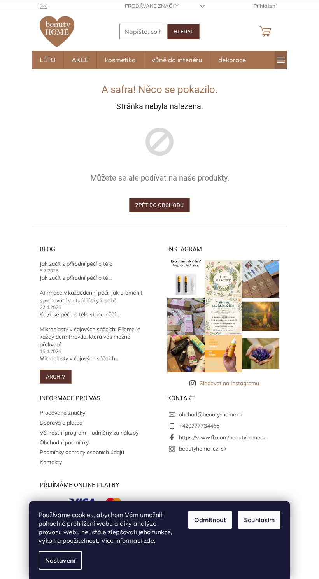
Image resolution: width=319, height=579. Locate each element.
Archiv (55, 377)
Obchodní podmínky (64, 442)
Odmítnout (210, 520)
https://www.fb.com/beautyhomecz (222, 437)
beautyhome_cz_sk (202, 448)
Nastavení (60, 560)
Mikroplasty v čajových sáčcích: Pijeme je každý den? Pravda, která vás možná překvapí (90, 337)
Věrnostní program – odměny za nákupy (89, 432)
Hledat (183, 31)
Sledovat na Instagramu (229, 383)
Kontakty (51, 462)
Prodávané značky (152, 6)
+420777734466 (199, 425)
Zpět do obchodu (159, 205)
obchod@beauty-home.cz (211, 414)
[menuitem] (47, 60)
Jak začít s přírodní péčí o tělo (76, 263)
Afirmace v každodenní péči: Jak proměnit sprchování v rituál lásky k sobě (91, 296)
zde (149, 540)
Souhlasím (259, 520)
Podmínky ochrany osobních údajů (82, 452)
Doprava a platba (61, 422)
